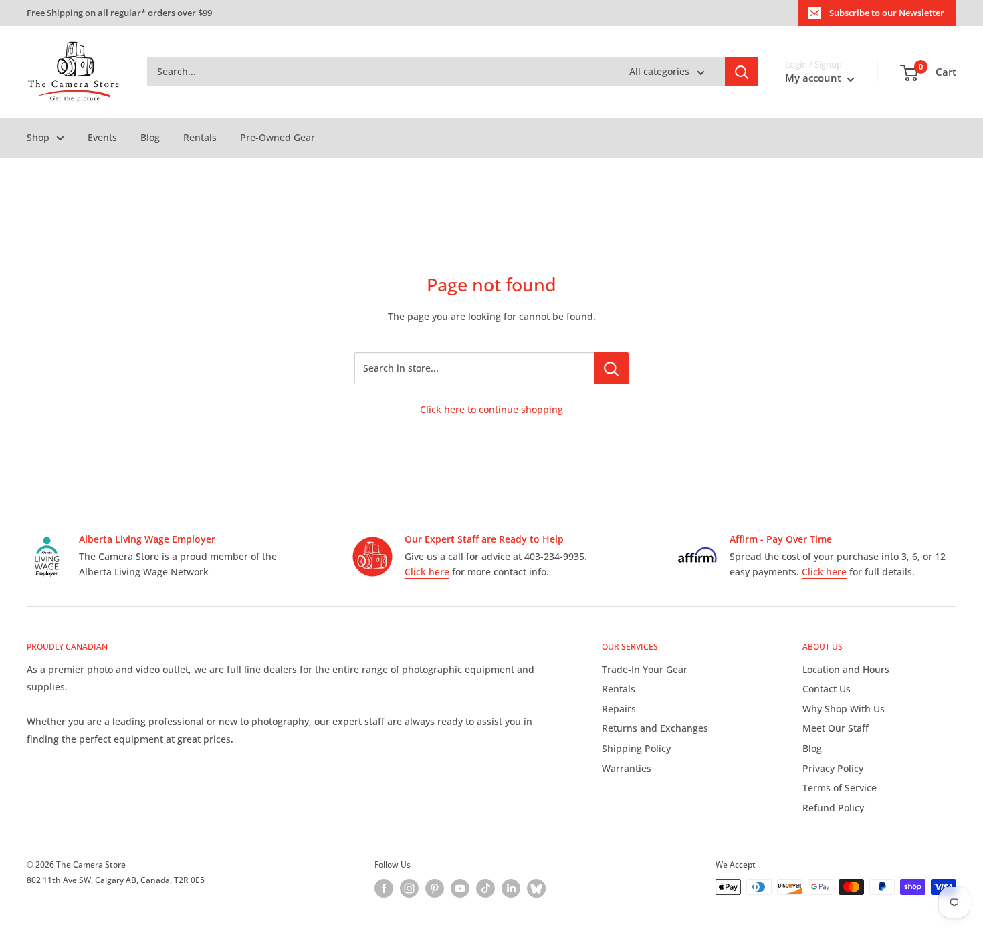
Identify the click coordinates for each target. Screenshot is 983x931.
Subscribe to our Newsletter (886, 13)
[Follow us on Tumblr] (536, 888)
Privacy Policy (832, 768)
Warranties (626, 768)
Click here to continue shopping (491, 409)
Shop (38, 137)
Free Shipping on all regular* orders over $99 (119, 13)
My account (814, 78)
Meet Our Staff (835, 728)
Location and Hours (845, 669)
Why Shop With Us (843, 708)
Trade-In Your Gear (644, 669)
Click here (427, 571)
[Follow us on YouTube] (460, 888)
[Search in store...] (611, 368)
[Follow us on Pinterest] (434, 888)
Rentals (200, 137)
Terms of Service (839, 787)
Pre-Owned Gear (277, 137)
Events (102, 137)
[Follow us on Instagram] (409, 888)
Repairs (619, 708)
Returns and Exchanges (655, 728)
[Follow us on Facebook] (383, 888)
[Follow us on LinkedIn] (511, 888)
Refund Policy (833, 807)
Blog (150, 137)
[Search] (741, 72)
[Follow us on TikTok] (485, 888)
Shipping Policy (636, 748)
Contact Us (826, 688)
